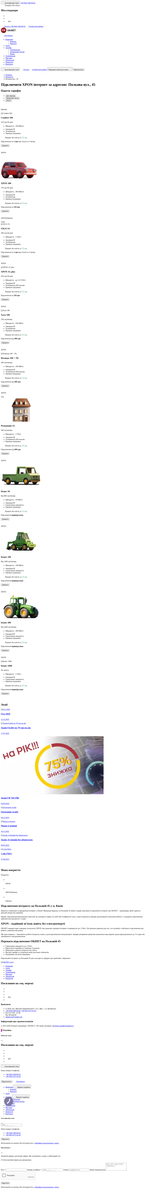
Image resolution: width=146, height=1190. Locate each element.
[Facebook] (6, 989)
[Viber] (6, 16)
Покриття (9, 62)
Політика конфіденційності (63, 1026)
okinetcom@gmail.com (13, 1017)
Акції (7, 46)
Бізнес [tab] (8, 100)
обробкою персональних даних (47, 1143)
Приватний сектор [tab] (12, 98)
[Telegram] (6, 19)
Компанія (9, 966)
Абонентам (9, 60)
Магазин (8, 58)
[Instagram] (6, 992)
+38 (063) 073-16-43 (28, 1011)
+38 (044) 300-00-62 (27, 3)
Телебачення (10, 56)
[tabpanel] (73, 202)
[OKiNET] (8, 32)
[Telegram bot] (6, 21)
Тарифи (8, 970)
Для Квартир (15, 1099)
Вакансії (13, 1091)
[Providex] (6, 1031)
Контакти (9, 64)
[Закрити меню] (2, 1040)
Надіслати (5, 1139)
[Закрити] (2, 1123)
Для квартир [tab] (10, 96)
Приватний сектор (17, 1101)
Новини (13, 1089)
